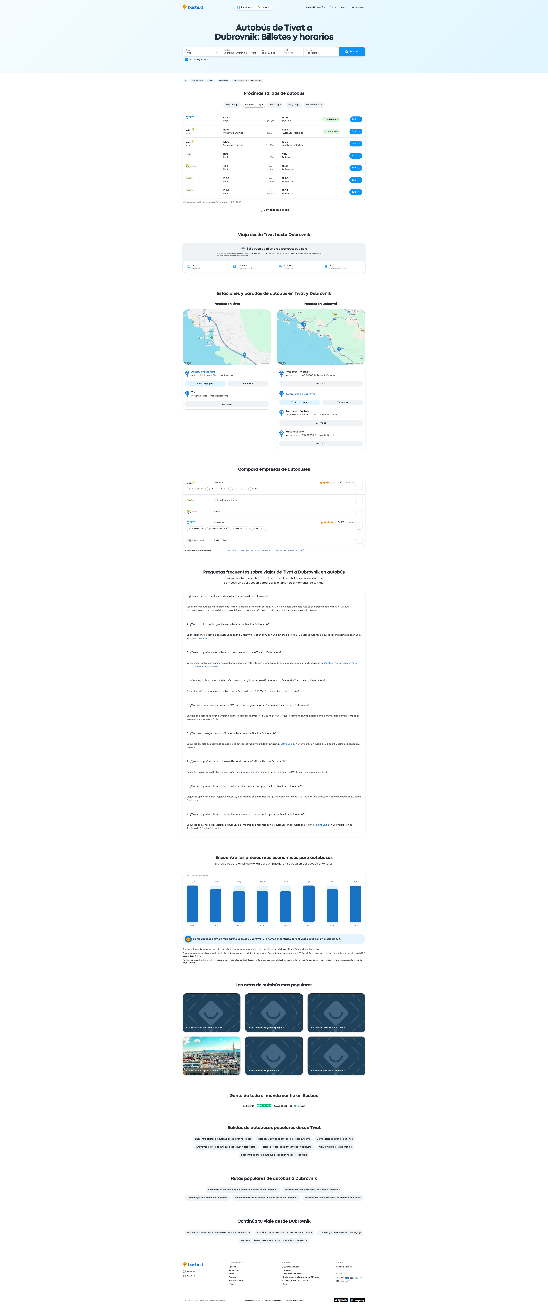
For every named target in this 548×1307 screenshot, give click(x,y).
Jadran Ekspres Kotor (225, 500)
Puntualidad (217, 489)
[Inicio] (185, 80)
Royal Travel (220, 540)
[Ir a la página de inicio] (193, 7)
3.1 (245, 489)
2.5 (202, 489)
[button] (217, 52)
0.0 (262, 529)
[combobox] (198, 52)
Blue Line (219, 523)
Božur (217, 512)
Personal (195, 489)
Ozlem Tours (280, 550)
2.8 (225, 489)
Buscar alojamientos (199, 60)
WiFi (256, 489)
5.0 (202, 529)
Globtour (219, 483)
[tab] (232, 105)
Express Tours (293, 550)
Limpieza (238, 489)
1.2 (262, 489)
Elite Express (238, 550)
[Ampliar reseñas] (359, 486)
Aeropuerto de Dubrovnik (301, 394)
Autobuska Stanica (203, 372)
